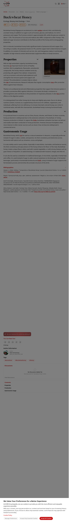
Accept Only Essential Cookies (28, 518)
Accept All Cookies (46, 518)
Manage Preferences (11, 518)
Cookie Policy (8, 515)
